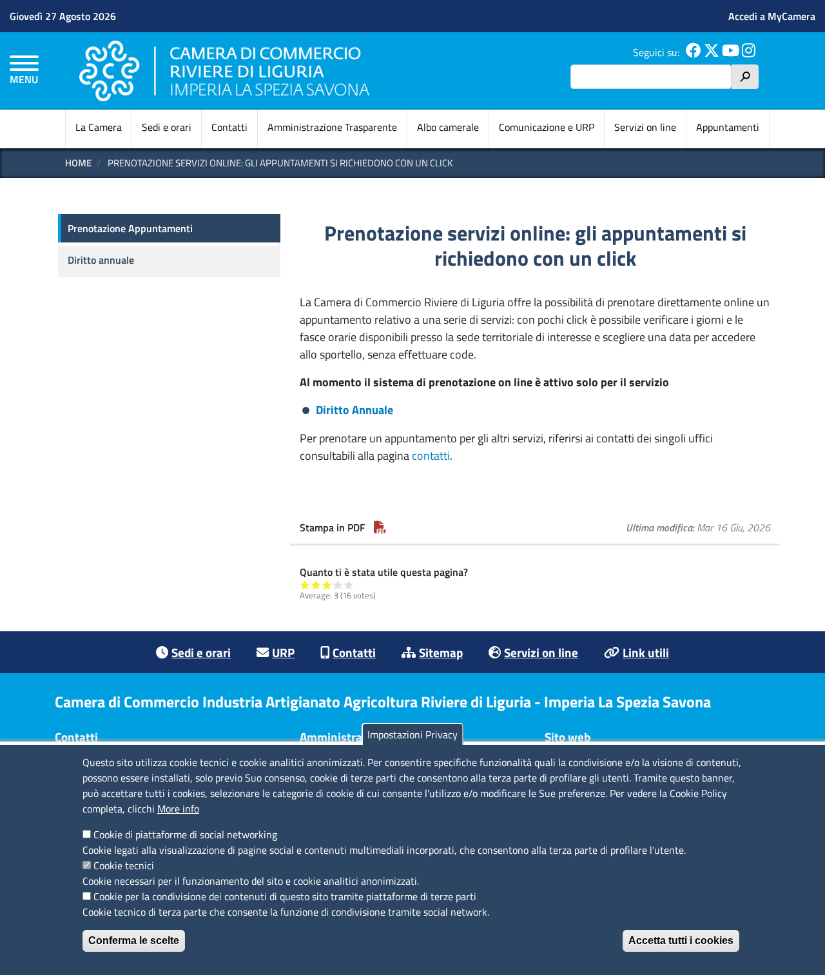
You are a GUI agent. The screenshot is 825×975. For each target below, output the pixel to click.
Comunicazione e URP (546, 127)
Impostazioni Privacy (412, 734)
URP (283, 652)
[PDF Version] (380, 527)
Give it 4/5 (338, 584)
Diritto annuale (101, 260)
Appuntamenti (727, 127)
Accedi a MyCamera (771, 16)
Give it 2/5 (316, 584)
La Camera (98, 127)
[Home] (224, 70)
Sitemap (441, 652)
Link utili (646, 652)
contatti (431, 455)
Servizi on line (645, 127)
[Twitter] (711, 52)
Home (78, 162)
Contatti (229, 127)
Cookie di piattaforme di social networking (185, 834)
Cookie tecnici (123, 865)
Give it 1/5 (305, 584)
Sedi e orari (166, 127)
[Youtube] (730, 52)
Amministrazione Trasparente (332, 127)
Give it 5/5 (349, 584)
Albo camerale (448, 127)
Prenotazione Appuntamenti (130, 228)
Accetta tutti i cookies (680, 940)
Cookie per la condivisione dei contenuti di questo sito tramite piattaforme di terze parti (284, 896)
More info (178, 808)
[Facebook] (693, 52)
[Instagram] (748, 52)
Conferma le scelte (133, 940)
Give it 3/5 (327, 584)
